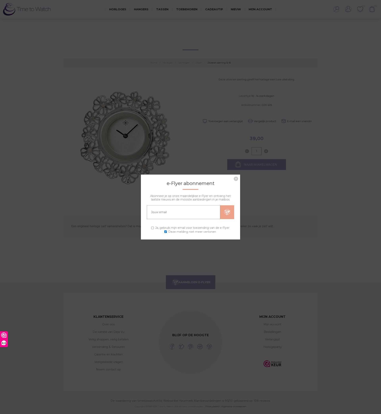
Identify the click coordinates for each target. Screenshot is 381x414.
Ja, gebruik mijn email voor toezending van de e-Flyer (192, 228)
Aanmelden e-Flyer (227, 212)
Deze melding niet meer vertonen (192, 232)
